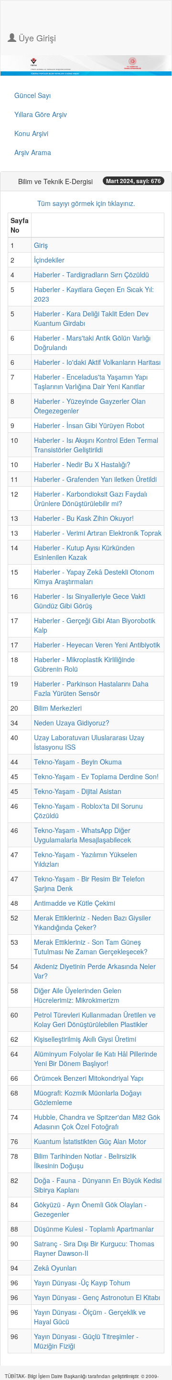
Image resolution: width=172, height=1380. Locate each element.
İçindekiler (49, 259)
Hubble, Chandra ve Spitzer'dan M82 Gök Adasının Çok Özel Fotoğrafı (97, 1121)
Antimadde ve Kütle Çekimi (74, 903)
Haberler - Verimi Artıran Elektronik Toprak (97, 533)
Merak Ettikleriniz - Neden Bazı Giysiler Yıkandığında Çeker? (92, 922)
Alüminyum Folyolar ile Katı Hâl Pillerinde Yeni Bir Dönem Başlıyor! (95, 1058)
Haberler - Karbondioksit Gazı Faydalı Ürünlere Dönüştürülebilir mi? (90, 498)
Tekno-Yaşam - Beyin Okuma (78, 761)
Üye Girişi (36, 37)
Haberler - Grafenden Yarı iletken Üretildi (95, 479)
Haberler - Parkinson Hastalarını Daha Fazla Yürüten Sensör (91, 688)
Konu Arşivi (31, 133)
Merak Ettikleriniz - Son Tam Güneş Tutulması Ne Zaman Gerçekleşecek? (91, 946)
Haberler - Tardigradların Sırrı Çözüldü (91, 274)
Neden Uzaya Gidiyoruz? (71, 722)
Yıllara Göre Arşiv (40, 114)
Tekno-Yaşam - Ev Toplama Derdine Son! (96, 776)
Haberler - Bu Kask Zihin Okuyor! (84, 518)
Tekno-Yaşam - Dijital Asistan (77, 791)
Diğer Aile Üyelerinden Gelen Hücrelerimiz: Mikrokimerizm (77, 995)
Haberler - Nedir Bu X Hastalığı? (82, 464)
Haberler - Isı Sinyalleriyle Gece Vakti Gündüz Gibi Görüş (89, 600)
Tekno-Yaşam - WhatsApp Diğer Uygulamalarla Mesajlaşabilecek (82, 834)
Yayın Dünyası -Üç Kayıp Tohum (82, 1282)
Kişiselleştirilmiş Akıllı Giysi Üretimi (85, 1039)
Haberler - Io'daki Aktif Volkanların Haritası (97, 362)
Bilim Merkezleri (58, 708)
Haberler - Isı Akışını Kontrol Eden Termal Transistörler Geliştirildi (96, 444)
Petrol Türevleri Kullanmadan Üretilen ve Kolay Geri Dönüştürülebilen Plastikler (95, 1019)
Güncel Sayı (32, 95)
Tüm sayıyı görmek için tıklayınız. (86, 203)
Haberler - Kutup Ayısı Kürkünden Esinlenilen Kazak (84, 552)
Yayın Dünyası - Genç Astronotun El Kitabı (97, 1297)
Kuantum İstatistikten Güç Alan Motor (90, 1141)
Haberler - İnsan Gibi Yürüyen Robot (89, 425)
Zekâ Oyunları (55, 1267)
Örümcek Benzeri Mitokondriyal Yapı (88, 1078)
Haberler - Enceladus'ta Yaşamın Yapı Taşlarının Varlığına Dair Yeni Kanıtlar (91, 381)
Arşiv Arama (32, 152)
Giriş (41, 245)
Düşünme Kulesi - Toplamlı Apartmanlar (94, 1228)
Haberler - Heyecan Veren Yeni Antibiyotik (97, 644)
